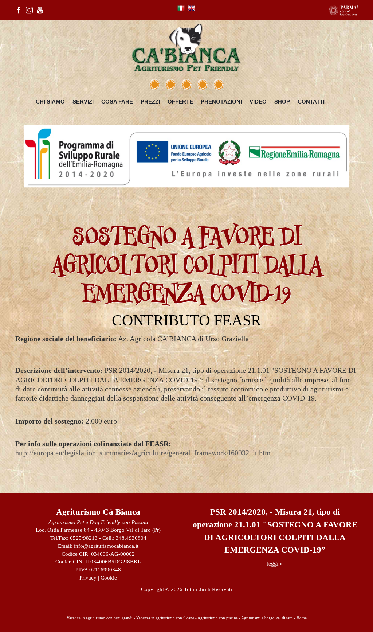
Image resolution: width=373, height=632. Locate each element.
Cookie (109, 578)
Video (258, 101)
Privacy (88, 578)
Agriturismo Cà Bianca (98, 511)
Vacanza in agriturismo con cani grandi (100, 618)
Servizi (83, 101)
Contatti (311, 101)
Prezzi (150, 101)
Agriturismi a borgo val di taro (267, 618)
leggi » (275, 564)
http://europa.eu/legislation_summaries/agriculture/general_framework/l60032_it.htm (143, 453)
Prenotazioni (221, 101)
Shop (282, 101)
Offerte (180, 101)
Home (302, 618)
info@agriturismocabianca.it (106, 546)
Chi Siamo (50, 101)
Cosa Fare (117, 101)
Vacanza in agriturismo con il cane (165, 618)
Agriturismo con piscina (217, 618)
